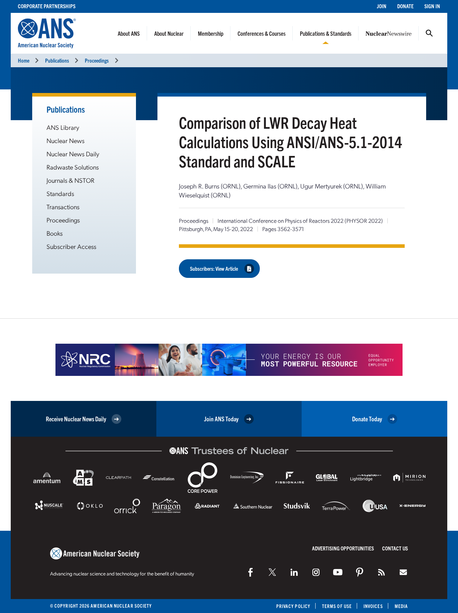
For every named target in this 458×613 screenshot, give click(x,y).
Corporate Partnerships (46, 6)
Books (55, 233)
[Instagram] (316, 572)
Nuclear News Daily (73, 153)
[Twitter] (272, 572)
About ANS (129, 33)
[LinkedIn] (294, 572)
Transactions (63, 206)
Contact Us (395, 548)
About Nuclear (169, 33)
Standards (60, 193)
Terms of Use (337, 606)
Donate (405, 6)
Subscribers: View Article (214, 268)
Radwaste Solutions (73, 167)
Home (23, 60)
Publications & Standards (325, 33)
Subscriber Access (71, 246)
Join (381, 6)
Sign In (432, 6)
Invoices (373, 606)
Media (401, 606)
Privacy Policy (293, 606)
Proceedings (97, 60)
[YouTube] (337, 572)
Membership (210, 33)
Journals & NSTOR (70, 180)
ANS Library (63, 127)
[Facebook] (250, 572)
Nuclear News (65, 140)
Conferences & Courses (262, 33)
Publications (57, 60)
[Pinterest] (359, 572)
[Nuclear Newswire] (381, 572)
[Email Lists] (403, 572)
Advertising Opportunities (343, 548)
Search (429, 33)
